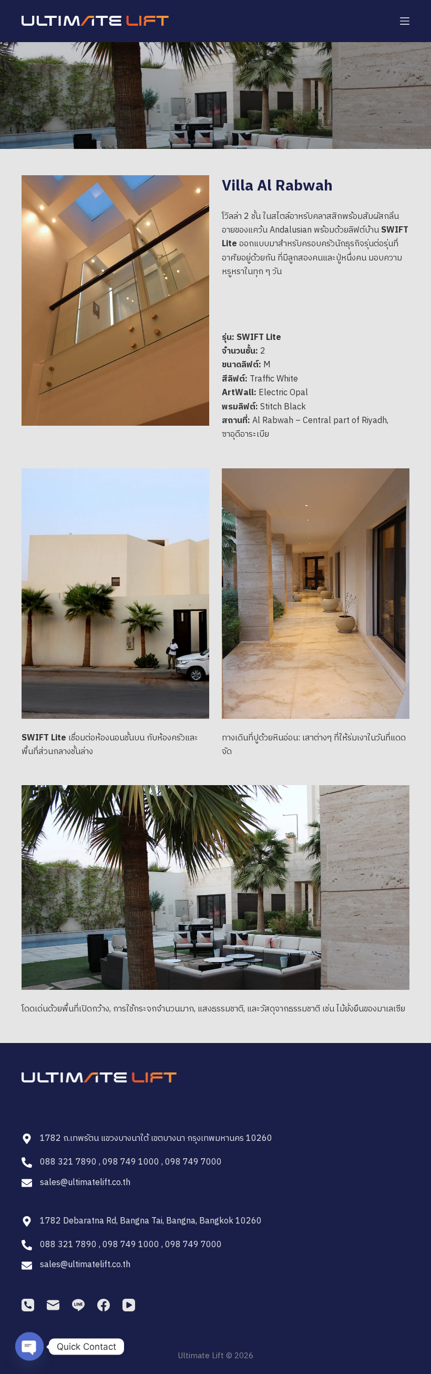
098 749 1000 (130, 1162)
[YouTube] (128, 1305)
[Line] (78, 1305)
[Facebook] (103, 1305)
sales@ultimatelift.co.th (85, 1183)
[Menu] (404, 21)
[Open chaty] (29, 1343)
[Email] (53, 1305)
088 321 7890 (68, 1162)
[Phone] (28, 1305)
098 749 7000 (193, 1162)
